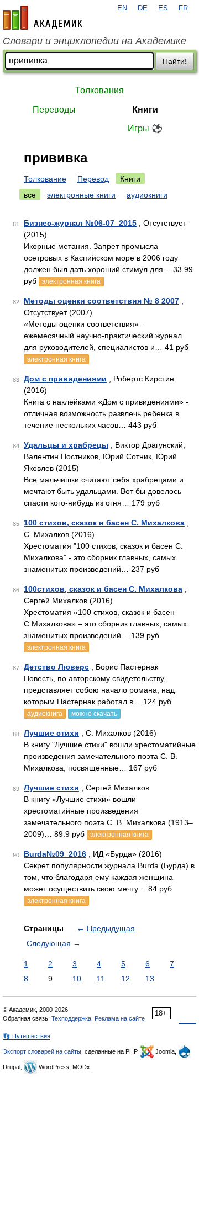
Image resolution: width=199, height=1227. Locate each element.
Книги (145, 109)
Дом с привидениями (65, 378)
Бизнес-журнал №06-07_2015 (80, 223)
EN (122, 8)
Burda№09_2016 (55, 853)
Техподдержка (71, 1018)
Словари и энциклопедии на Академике (94, 40)
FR (183, 8)
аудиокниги (147, 194)
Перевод (93, 178)
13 (149, 978)
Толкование (45, 178)
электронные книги (81, 194)
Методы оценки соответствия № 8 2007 (101, 300)
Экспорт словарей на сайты (42, 1051)
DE (143, 8)
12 (125, 978)
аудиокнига (44, 714)
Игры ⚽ (145, 128)
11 (101, 978)
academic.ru (42, 18)
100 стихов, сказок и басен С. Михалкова (104, 522)
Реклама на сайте (120, 1018)
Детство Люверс (56, 666)
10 (76, 978)
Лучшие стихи (51, 733)
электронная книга (71, 281)
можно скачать (94, 714)
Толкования (99, 90)
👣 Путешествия (26, 1036)
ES (163, 8)
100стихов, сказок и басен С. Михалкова (103, 589)
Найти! (175, 61)
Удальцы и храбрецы (66, 444)
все (30, 194)
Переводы (54, 109)
